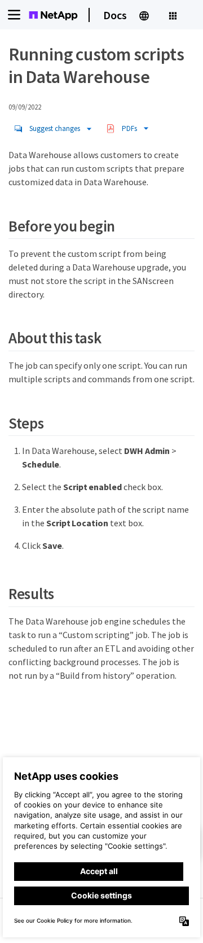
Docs (115, 15)
